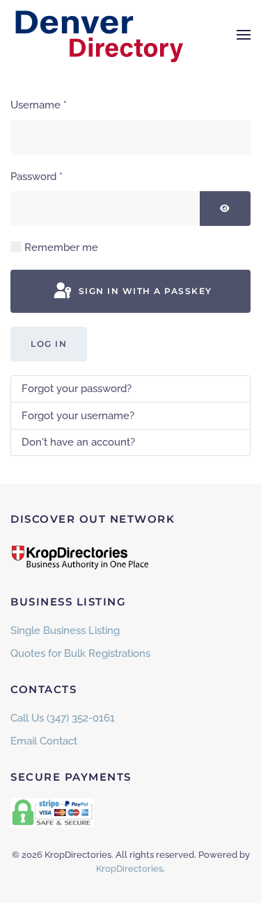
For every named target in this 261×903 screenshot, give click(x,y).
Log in (49, 344)
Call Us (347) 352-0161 (62, 718)
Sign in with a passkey (143, 291)
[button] (244, 35)
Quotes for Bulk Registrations (80, 653)
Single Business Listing (65, 630)
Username (38, 105)
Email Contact (43, 741)
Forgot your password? (77, 388)
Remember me (61, 247)
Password (36, 176)
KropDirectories (129, 868)
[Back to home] (97, 35)
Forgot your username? (78, 415)
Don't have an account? (78, 442)
